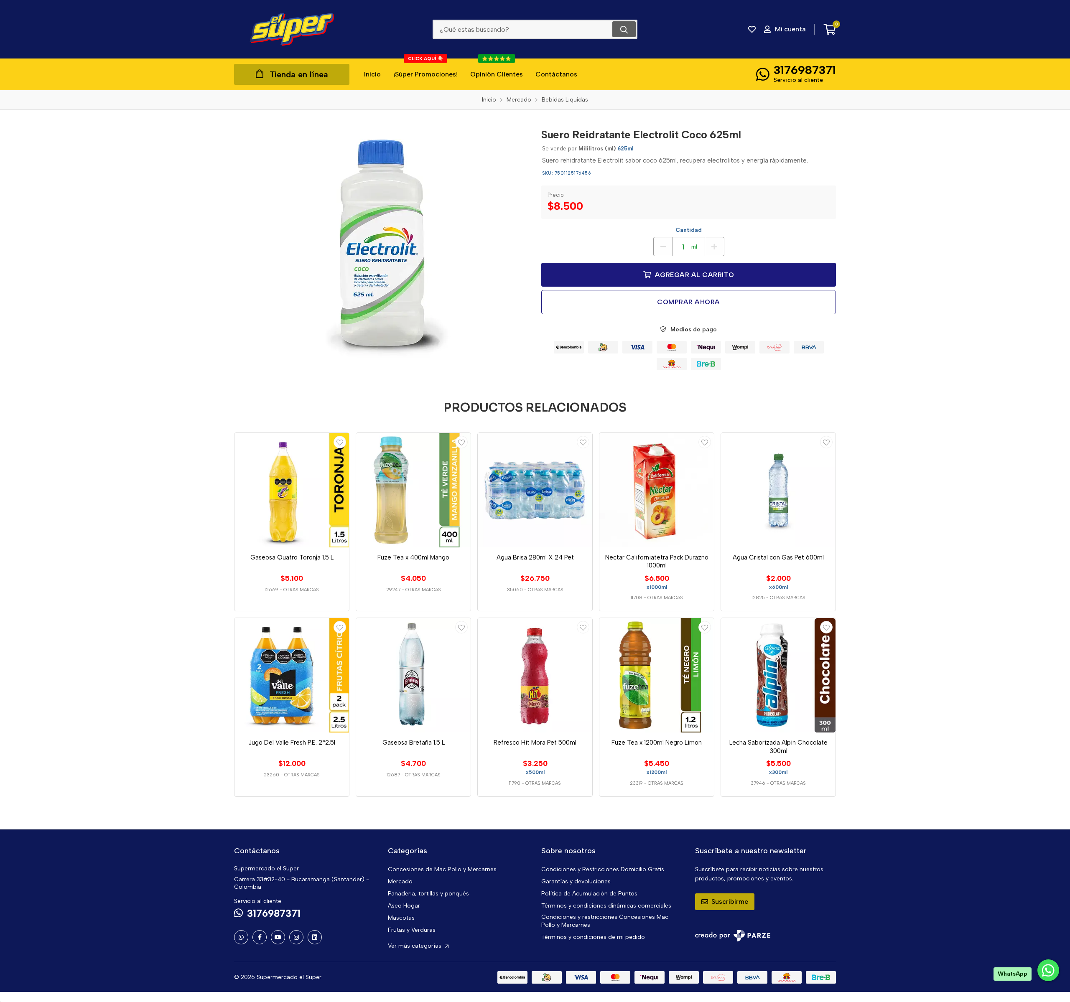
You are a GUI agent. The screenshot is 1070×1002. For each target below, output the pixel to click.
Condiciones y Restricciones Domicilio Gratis (602, 869)
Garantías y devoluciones (576, 881)
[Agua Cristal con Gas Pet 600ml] (778, 490)
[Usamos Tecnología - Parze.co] (732, 935)
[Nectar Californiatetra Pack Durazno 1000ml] (656, 490)
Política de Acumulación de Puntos (589, 893)
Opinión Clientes (496, 68)
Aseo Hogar (404, 905)
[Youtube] (278, 937)
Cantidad (688, 230)
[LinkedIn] (315, 937)
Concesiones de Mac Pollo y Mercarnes (442, 869)
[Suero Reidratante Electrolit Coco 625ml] (381, 247)
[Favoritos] (752, 29)
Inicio (372, 74)
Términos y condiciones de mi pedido (593, 937)
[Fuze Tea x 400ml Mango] (413, 490)
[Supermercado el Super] (292, 29)
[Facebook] (259, 937)
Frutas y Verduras (412, 929)
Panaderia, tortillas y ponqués (428, 893)
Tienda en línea (299, 74)
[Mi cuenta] (340, 442)
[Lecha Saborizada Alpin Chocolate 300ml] (778, 675)
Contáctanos (556, 74)
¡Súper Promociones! (425, 68)
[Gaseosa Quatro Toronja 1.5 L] (291, 490)
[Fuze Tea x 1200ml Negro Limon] (656, 675)
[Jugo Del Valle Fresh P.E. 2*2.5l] (291, 675)
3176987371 (805, 70)
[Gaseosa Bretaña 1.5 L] (413, 675)
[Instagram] (296, 937)
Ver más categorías (415, 945)
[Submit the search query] (624, 29)
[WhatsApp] (241, 937)
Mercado (400, 881)
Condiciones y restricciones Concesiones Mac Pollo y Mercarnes (604, 920)
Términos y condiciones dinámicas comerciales (606, 905)
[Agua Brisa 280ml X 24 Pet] (535, 490)
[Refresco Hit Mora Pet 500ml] (535, 675)
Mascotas (401, 917)
